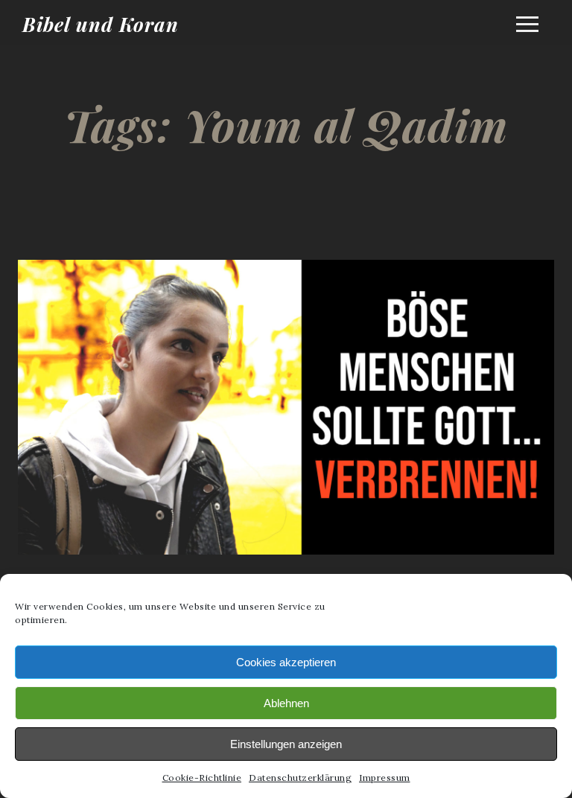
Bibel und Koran (100, 24)
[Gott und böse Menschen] (286, 561)
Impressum (384, 777)
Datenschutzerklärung (300, 777)
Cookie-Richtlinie (202, 777)
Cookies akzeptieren (286, 662)
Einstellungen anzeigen (286, 744)
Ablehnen (286, 703)
